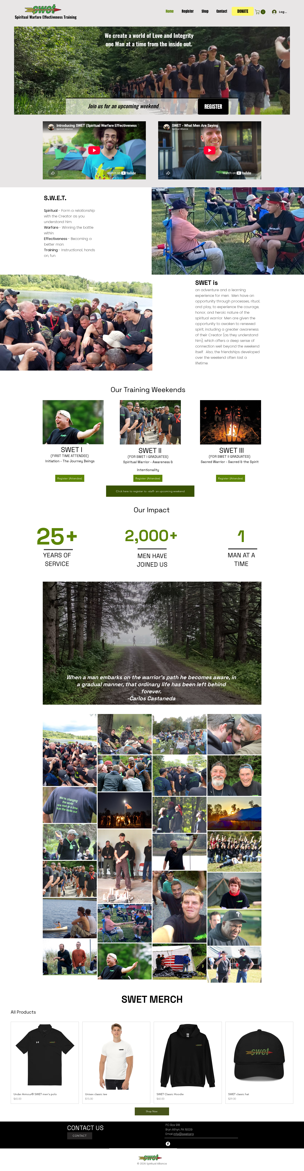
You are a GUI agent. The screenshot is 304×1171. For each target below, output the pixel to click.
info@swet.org (183, 1134)
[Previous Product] (6, 1063)
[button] (186, 11)
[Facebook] (168, 1144)
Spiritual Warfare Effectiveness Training (46, 17)
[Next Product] (298, 1063)
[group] (152, 1063)
